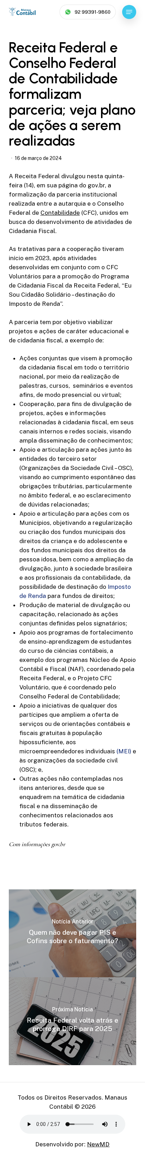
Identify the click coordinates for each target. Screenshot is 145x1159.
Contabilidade (60, 212)
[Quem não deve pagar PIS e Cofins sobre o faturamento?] (73, 933)
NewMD (98, 1144)
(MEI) (123, 751)
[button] (129, 11)
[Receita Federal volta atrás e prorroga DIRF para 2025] (73, 1021)
